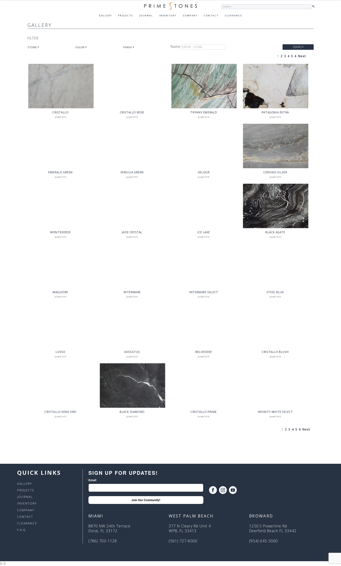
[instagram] (223, 490)
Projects (125, 15)
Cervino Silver (275, 172)
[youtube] (233, 490)
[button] (314, 6)
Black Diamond (132, 412)
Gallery (105, 15)
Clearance (233, 15)
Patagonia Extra (275, 112)
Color (81, 47)
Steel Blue (275, 292)
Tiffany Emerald (203, 112)
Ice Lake (203, 232)
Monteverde (60, 232)
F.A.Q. (21, 529)
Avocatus (132, 352)
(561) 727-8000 (183, 541)
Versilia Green (132, 172)
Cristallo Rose (132, 112)
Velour (204, 172)
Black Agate (275, 232)
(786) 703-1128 (102, 541)
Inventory (168, 15)
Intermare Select (203, 292)
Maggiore (60, 292)
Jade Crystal (132, 232)
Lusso (60, 352)
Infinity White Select (275, 412)
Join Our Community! (145, 500)
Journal (146, 15)
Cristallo (60, 112)
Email (92, 480)
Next (302, 56)
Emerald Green (60, 172)
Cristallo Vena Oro (60, 412)
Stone (33, 47)
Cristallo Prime (204, 412)
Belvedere (203, 352)
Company (190, 15)
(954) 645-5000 (263, 541)
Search (298, 47)
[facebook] (213, 490)
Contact (211, 15)
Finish (128, 47)
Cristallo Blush (275, 352)
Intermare (132, 292)
